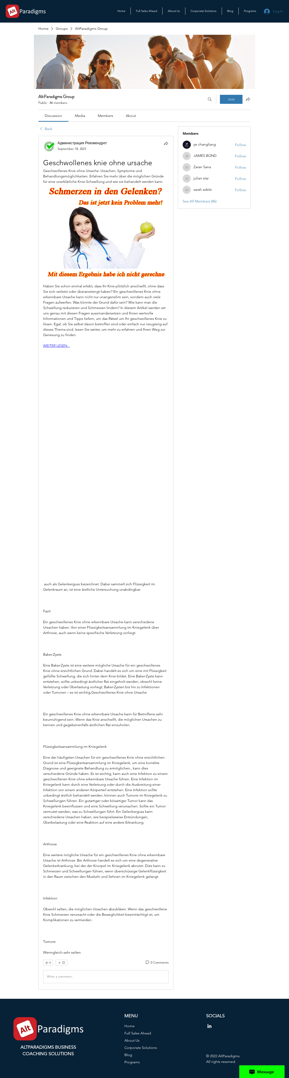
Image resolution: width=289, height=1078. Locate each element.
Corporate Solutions (140, 1047)
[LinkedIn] (209, 1026)
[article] (105, 563)
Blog (128, 1055)
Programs (132, 1062)
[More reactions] (62, 963)
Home (129, 1026)
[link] (53, 116)
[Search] (209, 99)
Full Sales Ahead (137, 1033)
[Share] (166, 143)
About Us (132, 1040)
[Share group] (248, 99)
